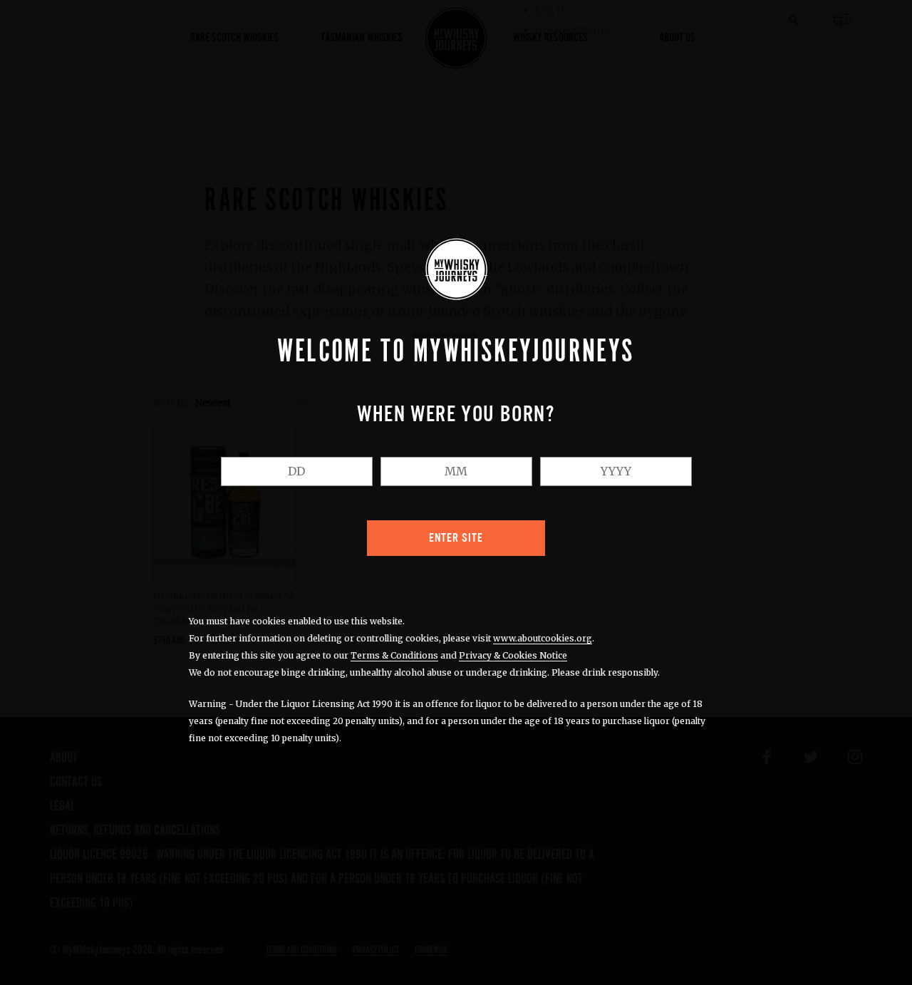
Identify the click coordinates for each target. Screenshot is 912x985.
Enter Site (456, 538)
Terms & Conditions (394, 655)
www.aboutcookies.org (542, 638)
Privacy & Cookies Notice (513, 655)
